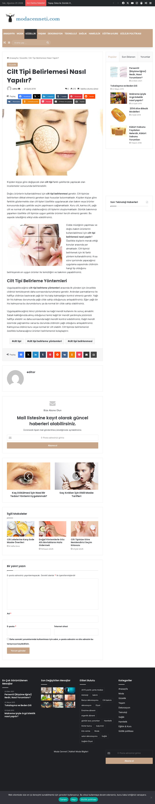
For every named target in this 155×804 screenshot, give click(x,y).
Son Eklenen (128, 56)
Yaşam (42, 33)
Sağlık (83, 33)
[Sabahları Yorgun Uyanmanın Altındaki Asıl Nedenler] (58, 705)
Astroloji (84, 695)
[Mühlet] (31, 17)
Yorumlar (145, 56)
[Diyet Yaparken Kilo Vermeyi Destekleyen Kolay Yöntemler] (46, 697)
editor (15, 89)
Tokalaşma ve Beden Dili (123, 85)
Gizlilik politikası (130, 33)
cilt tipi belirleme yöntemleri (45, 341)
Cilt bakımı (107, 700)
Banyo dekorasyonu (89, 700)
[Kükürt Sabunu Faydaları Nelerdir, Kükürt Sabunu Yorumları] (118, 131)
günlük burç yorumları (90, 721)
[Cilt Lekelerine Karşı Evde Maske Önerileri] (20, 529)
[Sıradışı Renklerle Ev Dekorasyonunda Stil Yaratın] (70, 705)
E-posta (11, 626)
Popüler (112, 56)
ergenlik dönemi (88, 715)
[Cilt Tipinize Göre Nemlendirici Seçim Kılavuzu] (84, 529)
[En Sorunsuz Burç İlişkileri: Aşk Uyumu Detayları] (46, 705)
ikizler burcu (86, 726)
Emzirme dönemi (88, 710)
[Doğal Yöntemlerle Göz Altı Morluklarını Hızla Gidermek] (52, 529)
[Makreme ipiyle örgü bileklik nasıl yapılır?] (118, 98)
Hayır (73, 799)
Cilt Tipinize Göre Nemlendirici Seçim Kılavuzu (81, 542)
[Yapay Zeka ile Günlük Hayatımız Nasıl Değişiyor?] (70, 690)
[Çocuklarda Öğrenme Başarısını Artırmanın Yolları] (58, 697)
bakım (95, 695)
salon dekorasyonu (89, 736)
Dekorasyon (55, 33)
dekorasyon (86, 705)
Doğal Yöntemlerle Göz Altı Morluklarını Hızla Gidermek (51, 542)
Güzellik (30, 33)
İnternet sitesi (61, 626)
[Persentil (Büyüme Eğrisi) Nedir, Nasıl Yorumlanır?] (118, 72)
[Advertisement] (129, 172)
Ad (9, 613)
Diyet (98, 705)
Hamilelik (94, 33)
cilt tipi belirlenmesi (80, 341)
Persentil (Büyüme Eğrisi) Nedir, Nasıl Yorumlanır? (137, 73)
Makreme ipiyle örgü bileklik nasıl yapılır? (137, 97)
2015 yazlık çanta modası (92, 690)
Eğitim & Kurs (110, 33)
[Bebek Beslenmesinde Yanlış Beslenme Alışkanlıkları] (70, 697)
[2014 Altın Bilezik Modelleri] (118, 115)
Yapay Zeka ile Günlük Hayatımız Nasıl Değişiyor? (71, 3)
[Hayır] (151, 797)
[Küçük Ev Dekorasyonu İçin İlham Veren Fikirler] (46, 690)
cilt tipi (17, 341)
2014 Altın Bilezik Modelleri (138, 110)
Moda (20, 33)
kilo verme (85, 731)
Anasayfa (9, 33)
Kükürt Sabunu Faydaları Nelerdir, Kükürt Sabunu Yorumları (137, 133)
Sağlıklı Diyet (87, 741)
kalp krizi (100, 726)
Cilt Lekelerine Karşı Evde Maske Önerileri (20, 541)
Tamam (63, 799)
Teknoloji (71, 33)
